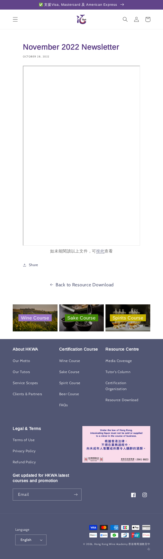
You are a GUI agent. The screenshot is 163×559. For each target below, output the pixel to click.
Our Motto (21, 361)
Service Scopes (25, 383)
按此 (100, 251)
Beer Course (69, 394)
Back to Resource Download (85, 284)
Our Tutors (21, 372)
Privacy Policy (24, 451)
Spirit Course (69, 383)
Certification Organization (116, 386)
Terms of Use (24, 440)
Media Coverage (118, 361)
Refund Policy (24, 462)
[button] (15, 19)
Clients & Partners (27, 394)
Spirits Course (127, 317)
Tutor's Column (117, 372)
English (26, 540)
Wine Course (35, 317)
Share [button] (33, 265)
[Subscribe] (75, 495)
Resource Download (121, 400)
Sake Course (81, 317)
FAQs (63, 405)
